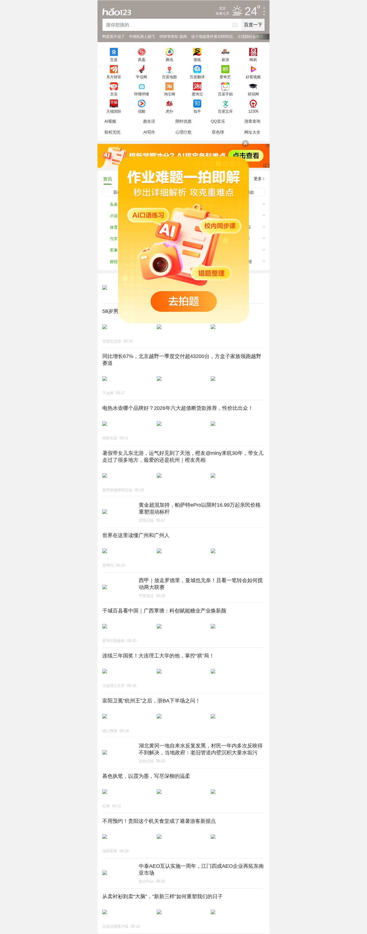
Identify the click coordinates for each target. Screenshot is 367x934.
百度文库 (225, 111)
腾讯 (169, 60)
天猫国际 (113, 111)
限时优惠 (183, 121)
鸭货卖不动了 (113, 36)
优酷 (141, 111)
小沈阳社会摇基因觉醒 (256, 36)
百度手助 (225, 94)
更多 (258, 178)
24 (251, 11)
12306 (253, 111)
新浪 (225, 60)
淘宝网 (169, 94)
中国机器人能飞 (142, 36)
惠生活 (149, 121)
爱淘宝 (197, 94)
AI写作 (149, 132)
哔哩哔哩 (141, 94)
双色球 (218, 132)
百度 (114, 60)
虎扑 (169, 111)
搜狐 (197, 60)
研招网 (253, 94)
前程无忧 (112, 132)
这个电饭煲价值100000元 (212, 36)
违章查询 (252, 121)
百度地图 (169, 77)
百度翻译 (197, 77)
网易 (253, 60)
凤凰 (141, 60)
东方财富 (113, 77)
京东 (114, 94)
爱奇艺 (225, 77)
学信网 (141, 77)
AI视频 (110, 121)
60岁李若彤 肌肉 (173, 36)
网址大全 (252, 132)
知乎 (197, 111)
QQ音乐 (218, 121)
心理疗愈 (183, 132)
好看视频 (253, 77)
